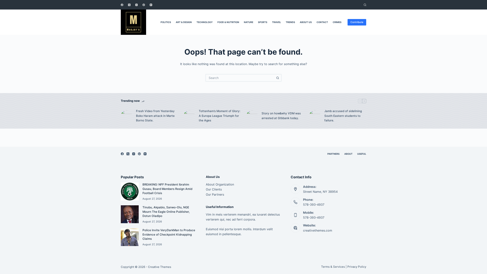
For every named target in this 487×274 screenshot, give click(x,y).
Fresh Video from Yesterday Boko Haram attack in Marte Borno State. (155, 115)
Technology (205, 22)
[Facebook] (122, 5)
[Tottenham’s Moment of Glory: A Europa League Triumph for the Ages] (189, 116)
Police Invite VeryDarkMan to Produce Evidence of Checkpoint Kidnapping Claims (168, 234)
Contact (322, 22)
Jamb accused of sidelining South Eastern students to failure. (343, 115)
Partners (333, 153)
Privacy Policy (356, 266)
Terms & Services (333, 266)
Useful (361, 153)
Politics (166, 22)
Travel (276, 22)
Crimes (337, 22)
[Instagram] (136, 5)
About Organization (220, 184)
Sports (262, 22)
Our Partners (215, 194)
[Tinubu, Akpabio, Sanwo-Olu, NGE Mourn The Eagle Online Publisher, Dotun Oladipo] (130, 214)
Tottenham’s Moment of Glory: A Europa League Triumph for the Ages (219, 115)
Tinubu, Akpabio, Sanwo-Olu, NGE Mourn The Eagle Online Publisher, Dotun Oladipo (166, 212)
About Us (306, 22)
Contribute (356, 22)
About (348, 153)
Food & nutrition (228, 22)
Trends (290, 22)
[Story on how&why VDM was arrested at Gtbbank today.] (252, 116)
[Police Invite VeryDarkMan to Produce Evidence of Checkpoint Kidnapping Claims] (130, 237)
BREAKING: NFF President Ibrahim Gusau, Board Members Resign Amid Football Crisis (167, 189)
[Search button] (278, 78)
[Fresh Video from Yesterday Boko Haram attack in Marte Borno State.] (126, 116)
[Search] (365, 5)
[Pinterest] (143, 5)
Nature (248, 22)
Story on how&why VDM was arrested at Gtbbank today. (281, 116)
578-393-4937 (313, 204)
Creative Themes (159, 267)
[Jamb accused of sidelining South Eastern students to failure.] (315, 116)
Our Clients (214, 189)
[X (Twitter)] (129, 5)
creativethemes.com (317, 230)
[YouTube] (151, 5)
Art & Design (184, 22)
